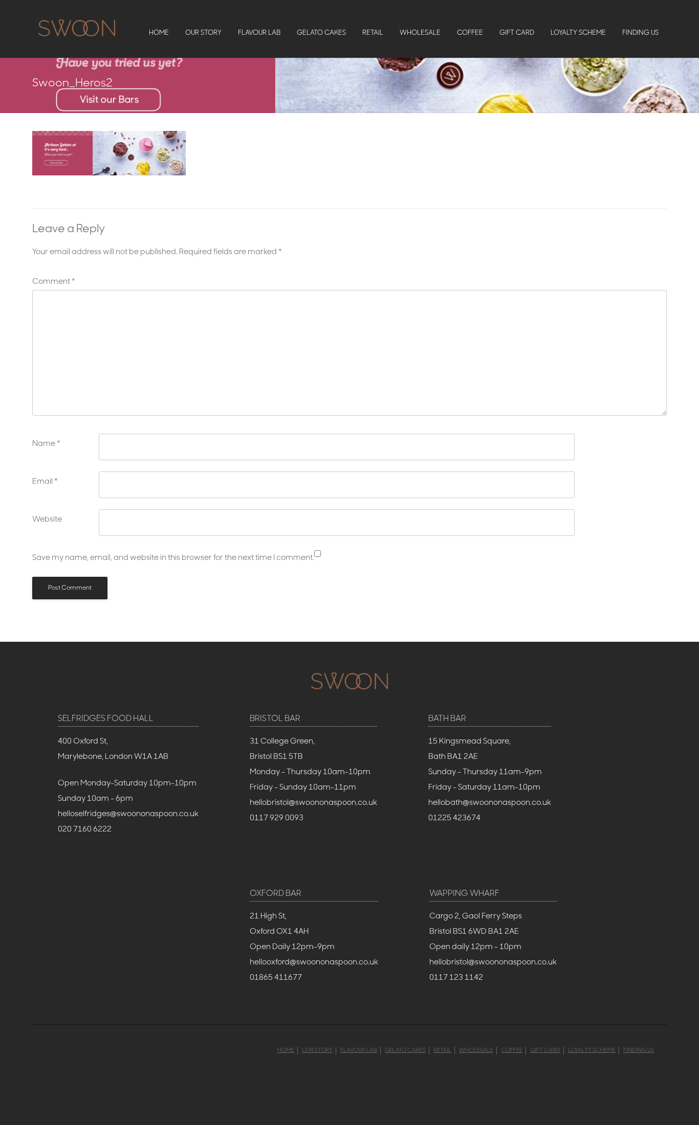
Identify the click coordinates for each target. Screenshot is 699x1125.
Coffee (470, 33)
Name (46, 444)
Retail (372, 33)
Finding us (640, 33)
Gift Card (516, 33)
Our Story (203, 33)
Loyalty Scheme (578, 33)
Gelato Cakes (321, 33)
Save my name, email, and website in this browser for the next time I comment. (173, 558)
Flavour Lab (259, 33)
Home (159, 33)
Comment (53, 282)
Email (45, 482)
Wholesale (420, 33)
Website (47, 520)
